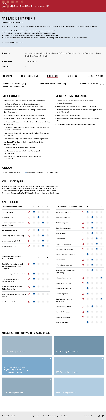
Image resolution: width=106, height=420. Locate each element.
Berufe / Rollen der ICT (22, 5)
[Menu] (4, 5)
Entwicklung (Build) (31, 61)
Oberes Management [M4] (13, 86)
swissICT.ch (88, 416)
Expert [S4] (72, 76)
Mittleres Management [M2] (53, 83)
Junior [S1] (7, 76)
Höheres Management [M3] (92, 83)
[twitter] (99, 416)
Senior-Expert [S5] (95, 76)
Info (29, 212)
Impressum (35, 416)
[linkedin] (103, 416)
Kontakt (64, 416)
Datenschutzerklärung (50, 416)
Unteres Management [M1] (14, 83)
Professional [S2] (29, 76)
